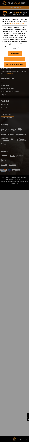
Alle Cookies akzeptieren (14, 59)
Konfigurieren (14, 54)
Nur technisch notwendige (14, 64)
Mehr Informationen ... (17, 23)
